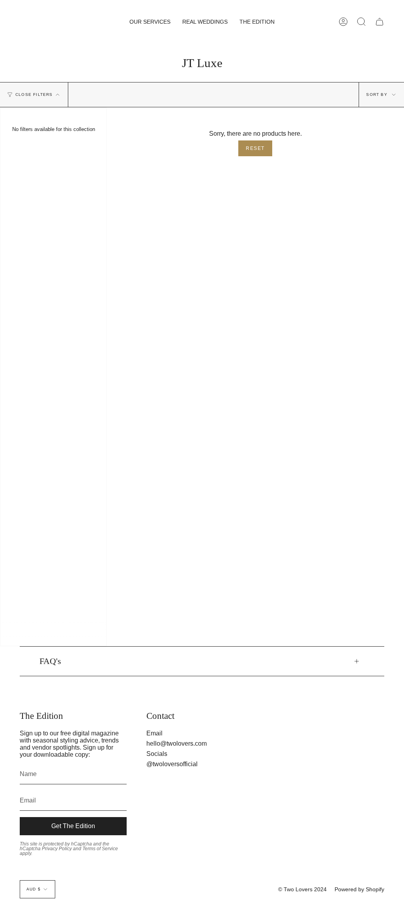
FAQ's (50, 661)
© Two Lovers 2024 (302, 889)
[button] (149, 21)
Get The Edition (73, 826)
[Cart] (379, 21)
